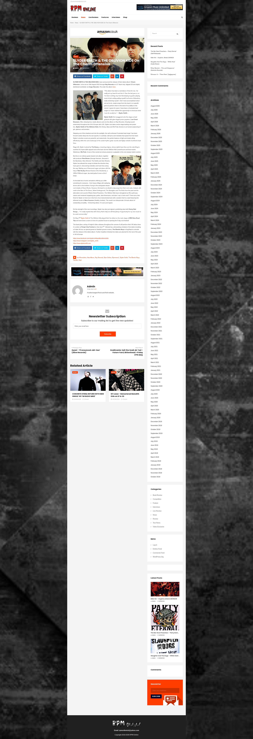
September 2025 (156, 149)
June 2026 (154, 114)
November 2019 (156, 425)
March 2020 (155, 410)
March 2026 (155, 126)
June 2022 (154, 303)
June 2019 (154, 445)
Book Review (157, 495)
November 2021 (156, 331)
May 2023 (154, 260)
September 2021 (156, 339)
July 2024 (154, 204)
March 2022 (155, 315)
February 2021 (156, 366)
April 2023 (154, 264)
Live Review (157, 511)
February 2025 (156, 177)
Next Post (138, 347)
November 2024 (156, 189)
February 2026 (156, 129)
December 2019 (156, 421)
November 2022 (156, 283)
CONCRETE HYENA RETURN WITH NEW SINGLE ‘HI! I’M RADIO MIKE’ (88, 395)
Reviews (75, 17)
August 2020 (155, 390)
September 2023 (156, 244)
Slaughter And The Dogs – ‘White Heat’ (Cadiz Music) (163, 63)
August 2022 (155, 295)
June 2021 (154, 350)
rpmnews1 (115, 257)
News (83, 17)
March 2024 (155, 220)
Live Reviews (93, 17)
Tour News (156, 523)
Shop (125, 17)
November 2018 (156, 473)
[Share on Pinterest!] (122, 76)
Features (105, 17)
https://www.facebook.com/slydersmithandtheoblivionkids (91, 238)
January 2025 (155, 181)
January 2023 (155, 275)
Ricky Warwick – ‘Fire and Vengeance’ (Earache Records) (162, 69)
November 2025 (156, 141)
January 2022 (155, 323)
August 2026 (155, 106)
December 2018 (156, 469)
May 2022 (154, 307)
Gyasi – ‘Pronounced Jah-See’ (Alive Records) (86, 351)
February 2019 (156, 461)
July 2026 (154, 110)
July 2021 (154, 346)
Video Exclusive (158, 527)
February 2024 (156, 224)
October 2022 (155, 287)
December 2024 (156, 185)
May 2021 (154, 354)
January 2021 (155, 370)
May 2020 (154, 402)
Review (155, 519)
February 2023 (156, 272)
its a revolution (81, 257)
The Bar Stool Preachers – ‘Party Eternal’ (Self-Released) (163, 52)
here (114, 87)
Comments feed (158, 553)
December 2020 (156, 374)
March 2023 (155, 268)
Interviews (116, 17)
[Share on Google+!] (112, 76)
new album (90, 257)
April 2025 (154, 169)
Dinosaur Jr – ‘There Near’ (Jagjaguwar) (163, 74)
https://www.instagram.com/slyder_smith (85, 241)
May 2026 (154, 118)
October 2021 (155, 335)
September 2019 (156, 433)
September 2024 (156, 197)
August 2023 (155, 248)
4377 (95, 289)
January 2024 (155, 228)
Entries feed (157, 549)
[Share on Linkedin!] (117, 76)
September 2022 (156, 291)
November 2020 (156, 378)
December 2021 (156, 327)
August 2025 (155, 153)
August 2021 (155, 343)
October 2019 (155, 429)
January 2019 (155, 465)
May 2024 (154, 212)
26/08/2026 (77, 399)
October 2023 (155, 240)
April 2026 (154, 122)
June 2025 (154, 161)
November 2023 (156, 236)
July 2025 (154, 157)
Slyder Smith (85, 218)
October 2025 (155, 145)
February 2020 (156, 414)
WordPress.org (158, 557)
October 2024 (155, 193)
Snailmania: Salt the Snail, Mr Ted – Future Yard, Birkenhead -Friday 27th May (126, 352)
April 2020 (154, 406)
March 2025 (155, 173)
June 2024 (154, 208)
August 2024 (155, 200)
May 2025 (154, 165)
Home (72, 22)
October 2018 (155, 477)
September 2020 (156, 386)
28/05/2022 (85, 68)
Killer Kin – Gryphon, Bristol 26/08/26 (162, 57)
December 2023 (156, 232)
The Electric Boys (134, 257)
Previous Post (77, 347)
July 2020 (154, 394)
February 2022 (156, 319)
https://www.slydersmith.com (82, 243)
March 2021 (155, 362)
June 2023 (154, 256)
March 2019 (155, 457)
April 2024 (154, 216)
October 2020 (155, 382)
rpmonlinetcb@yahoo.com (79, 1)
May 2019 (154, 449)
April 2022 (154, 311)
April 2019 (154, 453)
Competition (157, 499)
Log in (155, 545)
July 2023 (154, 252)
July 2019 (154, 441)
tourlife (75, 260)
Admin (77, 68)
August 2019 (155, 437)
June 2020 (154, 398)
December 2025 (156, 137)
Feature (155, 503)
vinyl (79, 260)
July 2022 (154, 299)
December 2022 (156, 279)
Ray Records (99, 257)
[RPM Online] (83, 8)
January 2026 (155, 133)
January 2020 (155, 417)
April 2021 (154, 358)
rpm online (107, 257)
